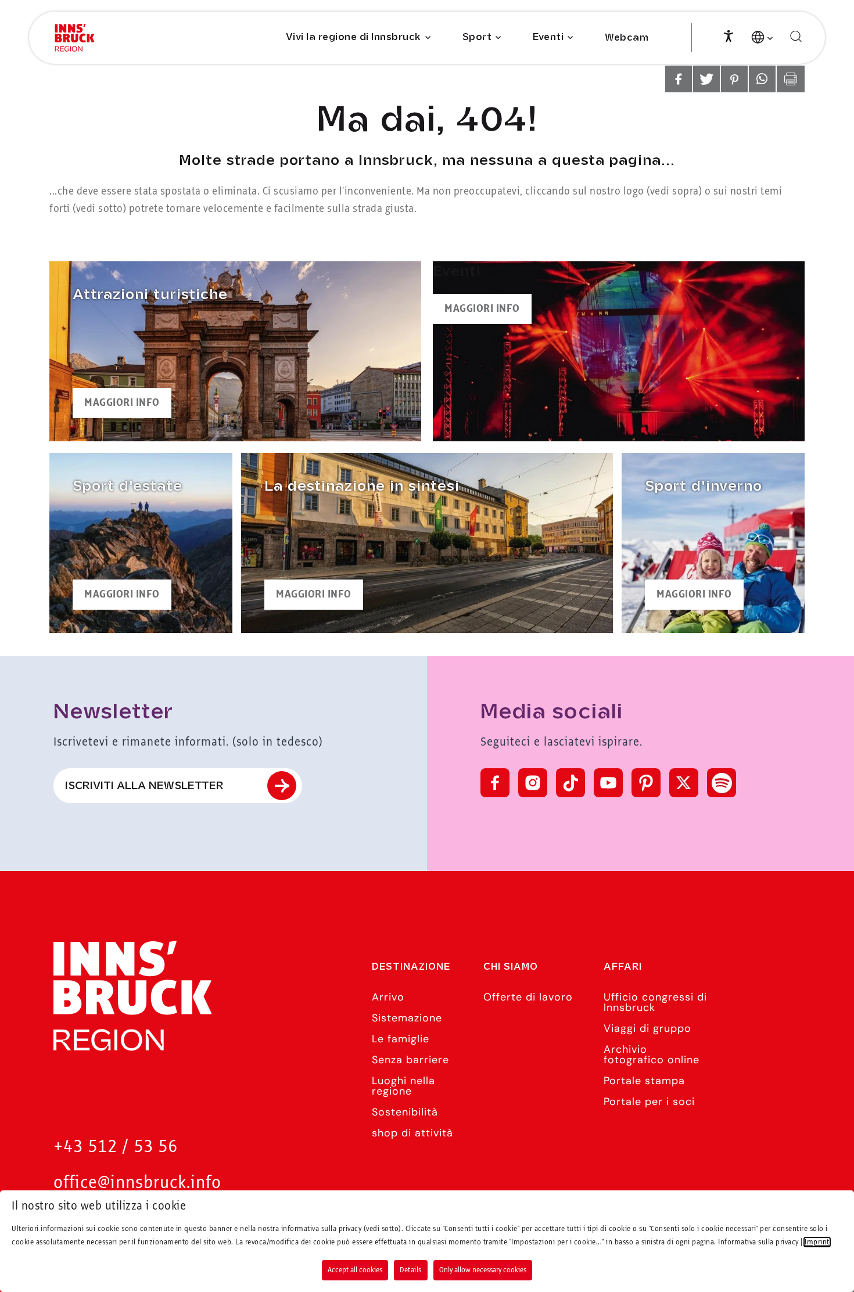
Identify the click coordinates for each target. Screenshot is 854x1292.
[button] (678, 79)
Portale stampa (644, 1081)
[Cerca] (796, 37)
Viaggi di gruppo (647, 1028)
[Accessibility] (728, 34)
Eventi (548, 37)
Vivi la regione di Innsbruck (353, 37)
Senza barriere (410, 1060)
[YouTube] (608, 782)
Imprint (817, 1242)
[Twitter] (683, 782)
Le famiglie (400, 1039)
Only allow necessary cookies (482, 1270)
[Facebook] (494, 782)
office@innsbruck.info (137, 1183)
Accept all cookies (355, 1270)
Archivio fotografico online (651, 1054)
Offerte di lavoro (528, 997)
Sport (477, 37)
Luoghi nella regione (403, 1086)
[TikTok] (570, 782)
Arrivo (388, 997)
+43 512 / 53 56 (115, 1147)
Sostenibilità (405, 1112)
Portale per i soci (649, 1102)
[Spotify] (721, 782)
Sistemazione (407, 1018)
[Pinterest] (646, 782)
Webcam (626, 38)
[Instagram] (532, 782)
